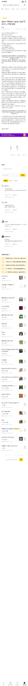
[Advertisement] (14, 13)
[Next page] (22, 455)
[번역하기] (24, 21)
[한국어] (22, 1)
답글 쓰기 (15, 195)
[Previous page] (6, 455)
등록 (23, 175)
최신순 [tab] (10, 180)
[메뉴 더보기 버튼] (2, 9)
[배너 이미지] (14, 135)
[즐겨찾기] (10, 254)
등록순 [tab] (16, 180)
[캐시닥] (4, 1)
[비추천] (9, 195)
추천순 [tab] (5, 180)
